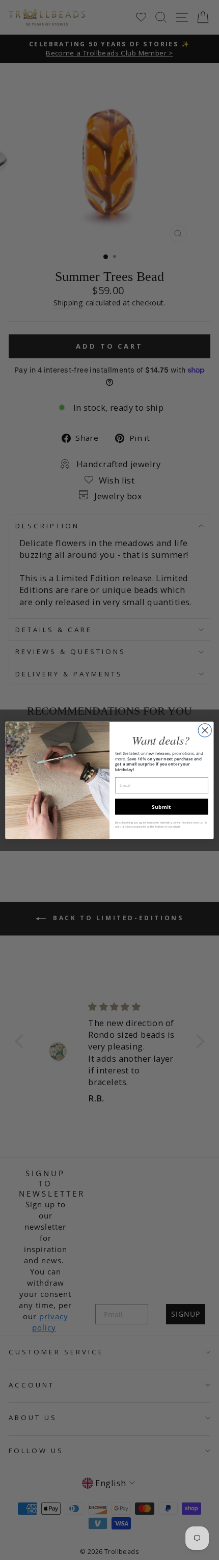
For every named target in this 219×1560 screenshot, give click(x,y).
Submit (161, 806)
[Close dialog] (204, 729)
